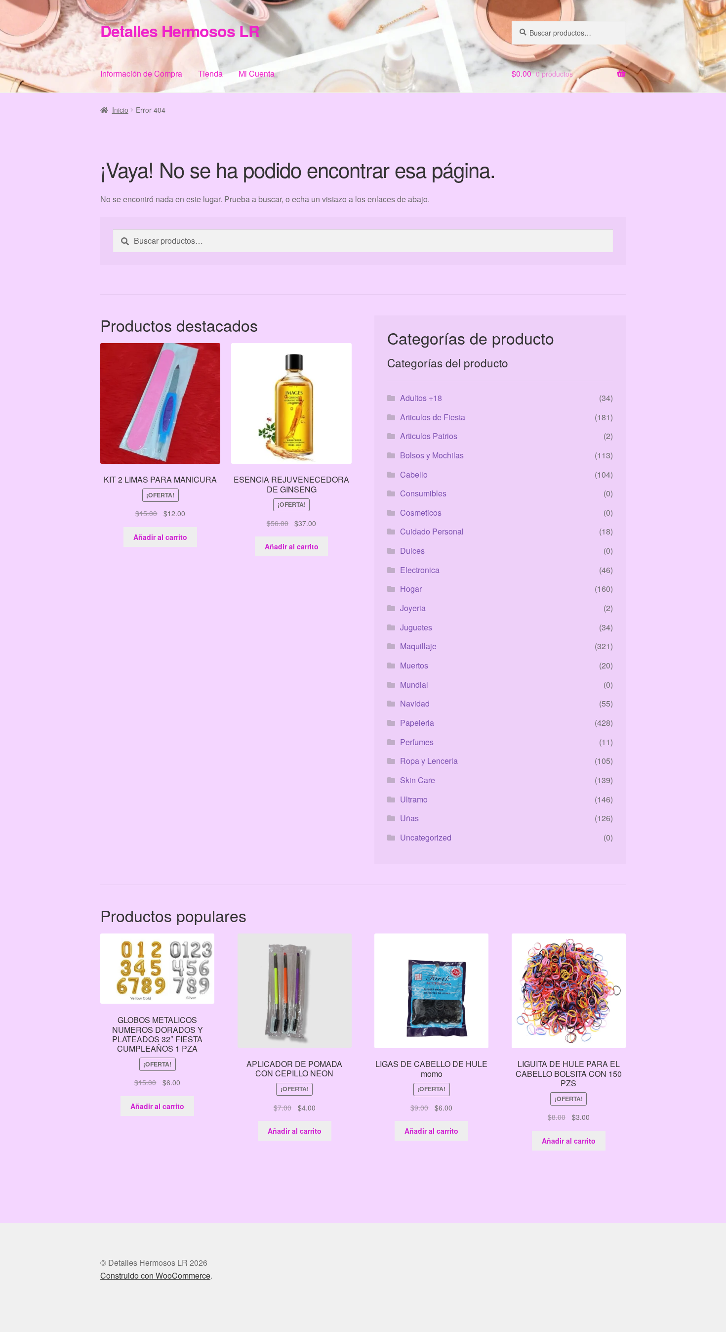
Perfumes (417, 742)
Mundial (414, 684)
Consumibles (423, 493)
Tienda (210, 73)
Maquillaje (418, 646)
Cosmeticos (421, 512)
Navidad (415, 703)
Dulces (412, 550)
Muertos (414, 665)
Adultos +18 (421, 397)
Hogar (411, 588)
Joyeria (413, 608)
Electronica (420, 570)
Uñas (409, 818)
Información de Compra (141, 73)
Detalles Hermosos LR (179, 30)
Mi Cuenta (257, 73)
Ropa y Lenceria (429, 760)
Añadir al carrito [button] (160, 537)
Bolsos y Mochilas (432, 455)
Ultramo (414, 799)
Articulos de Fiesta (432, 417)
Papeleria (417, 722)
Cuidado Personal (432, 531)
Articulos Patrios (428, 436)
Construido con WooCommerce (155, 1275)
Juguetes (416, 627)
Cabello (414, 474)
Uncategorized (425, 837)
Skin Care (417, 780)
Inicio (120, 110)
